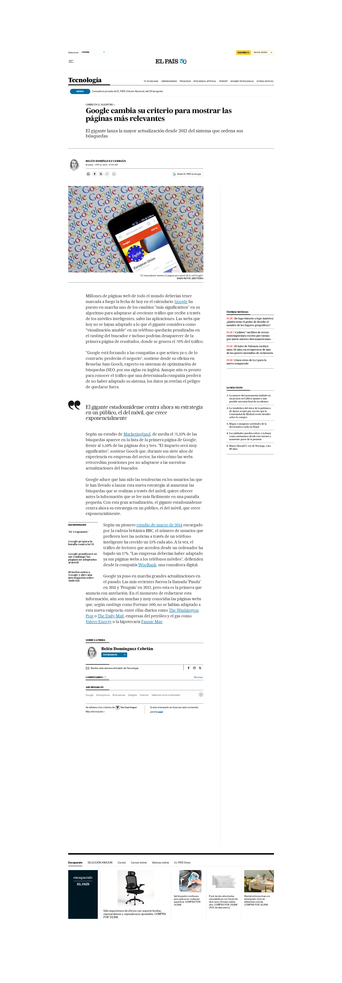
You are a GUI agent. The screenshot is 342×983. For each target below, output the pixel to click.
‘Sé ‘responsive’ (78, 532)
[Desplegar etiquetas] (201, 694)
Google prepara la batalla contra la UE (81, 543)
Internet (223, 81)
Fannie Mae (151, 621)
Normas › (198, 677)
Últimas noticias (264, 81)
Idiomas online (160, 862)
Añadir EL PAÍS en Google (189, 174)
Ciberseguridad (169, 81)
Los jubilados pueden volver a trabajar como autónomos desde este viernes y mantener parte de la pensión (250, 436)
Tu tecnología (151, 81)
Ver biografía (110, 654)
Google (181, 301)
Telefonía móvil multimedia (165, 695)
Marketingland (137, 434)
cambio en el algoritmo (99, 104)
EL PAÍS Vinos (182, 862)
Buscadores (119, 695)
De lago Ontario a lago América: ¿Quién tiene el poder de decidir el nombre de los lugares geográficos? (250, 322)
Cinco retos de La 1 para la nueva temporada (246, 362)
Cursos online (139, 862)
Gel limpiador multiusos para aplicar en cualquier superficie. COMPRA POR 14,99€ (187, 900)
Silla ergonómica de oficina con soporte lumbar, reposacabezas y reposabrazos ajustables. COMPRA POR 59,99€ (134, 914)
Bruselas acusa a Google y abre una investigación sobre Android (81, 576)
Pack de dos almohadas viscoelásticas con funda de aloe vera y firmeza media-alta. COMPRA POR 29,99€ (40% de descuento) (223, 902)
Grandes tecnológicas (242, 81)
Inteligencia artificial (204, 81)
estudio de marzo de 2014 (159, 524)
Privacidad (185, 81)
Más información (94, 711)
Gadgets (132, 695)
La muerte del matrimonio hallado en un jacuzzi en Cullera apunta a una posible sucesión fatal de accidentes (250, 398)
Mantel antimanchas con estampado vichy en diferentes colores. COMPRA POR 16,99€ (257, 900)
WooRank (147, 564)
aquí (160, 711)
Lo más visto (235, 387)
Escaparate (75, 862)
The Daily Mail (111, 615)
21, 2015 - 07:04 (106, 165)
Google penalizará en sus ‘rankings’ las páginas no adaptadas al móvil (82, 558)
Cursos (122, 862)
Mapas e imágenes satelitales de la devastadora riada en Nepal (248, 425)
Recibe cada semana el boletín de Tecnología (114, 668)
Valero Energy (99, 621)
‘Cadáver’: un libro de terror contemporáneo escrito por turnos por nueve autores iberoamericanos (249, 336)
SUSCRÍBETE (243, 52)
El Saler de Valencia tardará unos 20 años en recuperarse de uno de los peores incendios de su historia (250, 350)
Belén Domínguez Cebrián (106, 161)
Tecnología (85, 80)
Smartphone (103, 695)
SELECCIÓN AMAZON (100, 862)
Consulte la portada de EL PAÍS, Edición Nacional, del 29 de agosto (127, 91)
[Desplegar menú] (71, 61)
